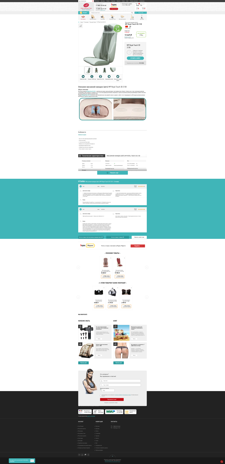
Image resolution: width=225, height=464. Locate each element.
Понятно (32, 460)
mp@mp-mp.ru (102, 10)
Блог (127, 1)
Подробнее (12, 461)
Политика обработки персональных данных (112, 461)
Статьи (123, 1)
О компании (142, 1)
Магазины (97, 1)
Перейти (137, 246)
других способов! (91, 416)
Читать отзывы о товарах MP (117, 237)
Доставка (103, 1)
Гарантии (113, 1)
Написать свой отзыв (139, 237)
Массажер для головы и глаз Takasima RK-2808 (112, 300)
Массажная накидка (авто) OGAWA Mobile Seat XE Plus (105, 271)
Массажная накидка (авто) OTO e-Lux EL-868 (119, 271)
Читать (99, 338)
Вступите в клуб (127, 36)
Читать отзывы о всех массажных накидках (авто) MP (91, 237)
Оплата (108, 1)
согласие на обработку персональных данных (123, 394)
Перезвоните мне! (111, 399)
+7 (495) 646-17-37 (101, 9)
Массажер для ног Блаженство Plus (99, 300)
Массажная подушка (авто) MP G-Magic (126, 300)
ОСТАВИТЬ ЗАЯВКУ (135, 58)
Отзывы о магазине (134, 1)
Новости (118, 1)
